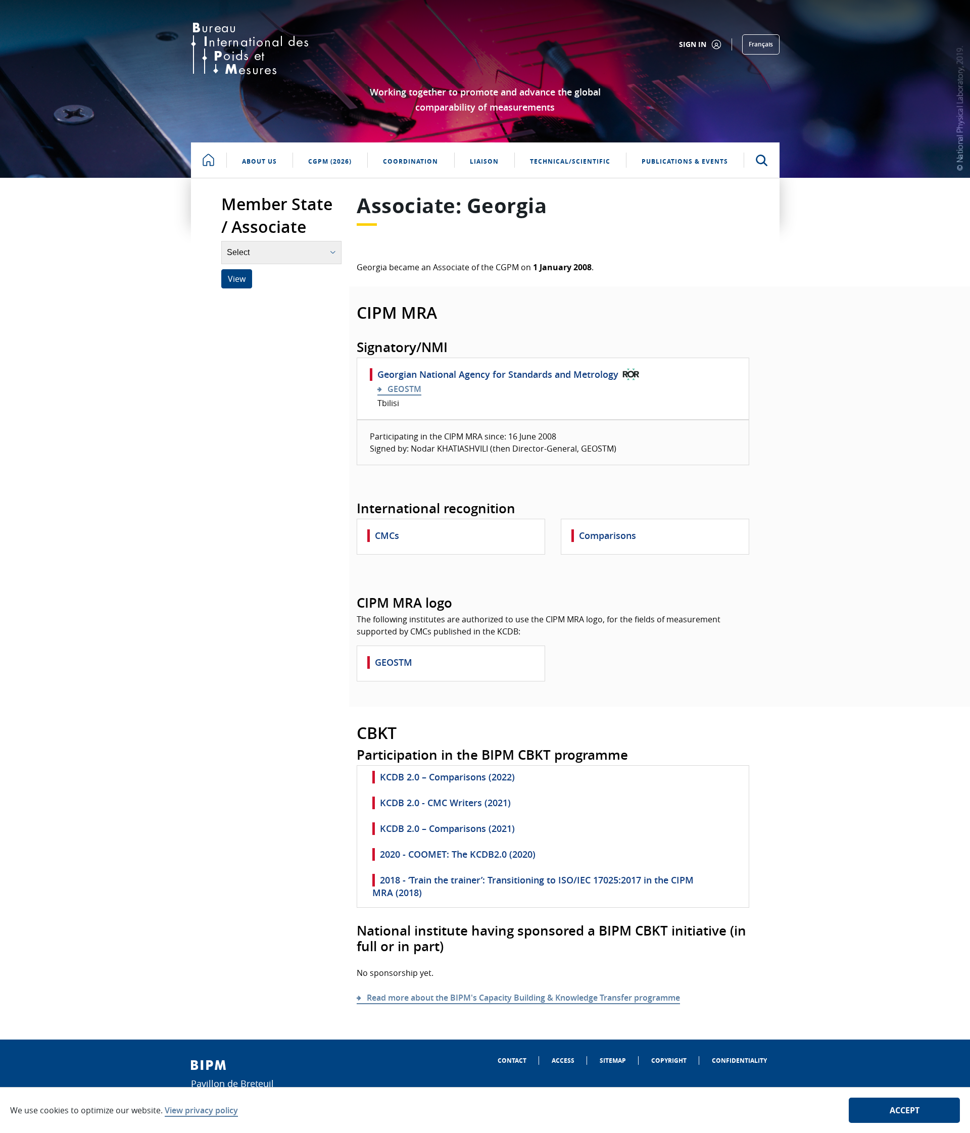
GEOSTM (404, 389)
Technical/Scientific (570, 161)
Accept (904, 1110)
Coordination (410, 161)
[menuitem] (512, 1060)
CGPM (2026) (330, 161)
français (761, 44)
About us (259, 161)
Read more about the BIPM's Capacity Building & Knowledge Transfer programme (523, 997)
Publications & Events (685, 161)
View (237, 278)
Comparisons (607, 535)
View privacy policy (201, 1110)
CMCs (387, 535)
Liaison (484, 161)
